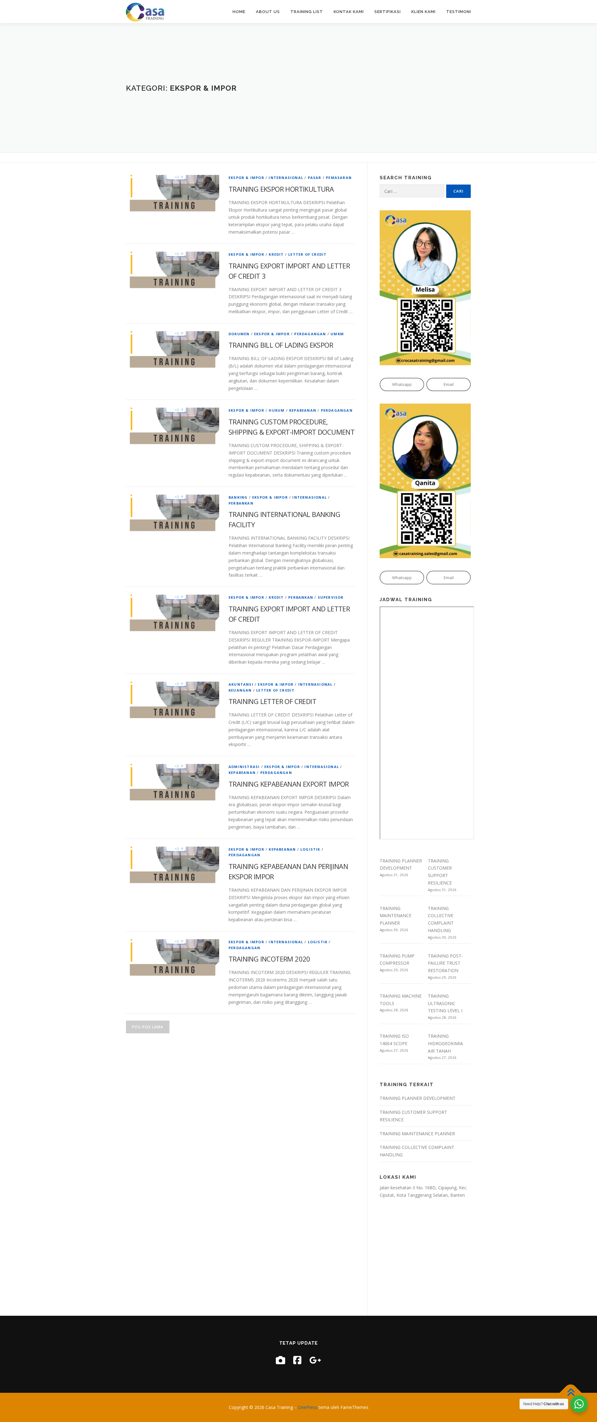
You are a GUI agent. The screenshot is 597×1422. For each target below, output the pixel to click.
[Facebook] (297, 1360)
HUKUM (277, 410)
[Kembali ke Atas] (571, 1393)
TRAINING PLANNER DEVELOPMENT (418, 1098)
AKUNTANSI (241, 684)
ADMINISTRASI (244, 766)
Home (239, 11)
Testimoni (458, 11)
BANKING (238, 497)
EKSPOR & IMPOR (246, 177)
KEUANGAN (240, 690)
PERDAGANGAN (310, 333)
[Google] (315, 1360)
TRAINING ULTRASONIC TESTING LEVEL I (445, 1003)
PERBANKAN (241, 503)
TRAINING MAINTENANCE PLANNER (395, 915)
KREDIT (276, 254)
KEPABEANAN (302, 410)
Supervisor (331, 597)
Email (449, 384)
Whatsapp (402, 384)
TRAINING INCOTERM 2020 (269, 958)
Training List (306, 11)
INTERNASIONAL (286, 177)
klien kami (423, 11)
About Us (268, 11)
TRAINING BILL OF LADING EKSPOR (281, 345)
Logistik (310, 849)
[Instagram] (280, 1360)
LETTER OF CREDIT (307, 254)
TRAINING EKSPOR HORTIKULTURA (281, 189)
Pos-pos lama (147, 1027)
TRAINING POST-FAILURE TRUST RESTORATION (445, 963)
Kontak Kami (349, 11)
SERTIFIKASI (387, 11)
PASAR (315, 177)
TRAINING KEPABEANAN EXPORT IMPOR (289, 784)
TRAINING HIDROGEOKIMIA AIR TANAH (445, 1043)
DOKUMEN (239, 333)
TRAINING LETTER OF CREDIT (272, 701)
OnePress (307, 1407)
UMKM (337, 333)
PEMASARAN (339, 177)
